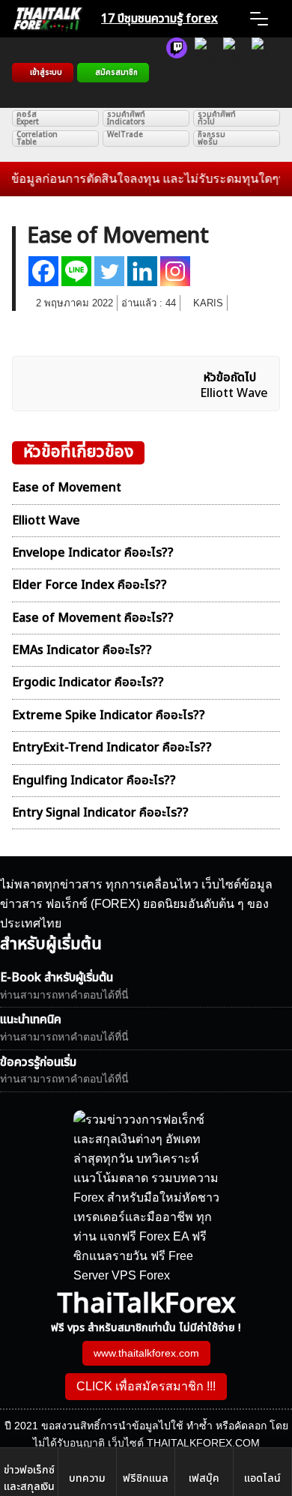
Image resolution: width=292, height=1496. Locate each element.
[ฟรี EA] (262, 72)
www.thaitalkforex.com (146, 1353)
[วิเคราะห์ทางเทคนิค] (205, 72)
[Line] (76, 271)
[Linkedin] (142, 271)
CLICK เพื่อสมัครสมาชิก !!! (146, 1386)
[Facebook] (43, 271)
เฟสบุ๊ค (204, 1478)
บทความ (87, 1478)
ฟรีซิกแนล (145, 1478)
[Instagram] (175, 271)
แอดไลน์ (262, 1478)
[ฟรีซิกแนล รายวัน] (176, 72)
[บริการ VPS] (233, 72)
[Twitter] (109, 271)
